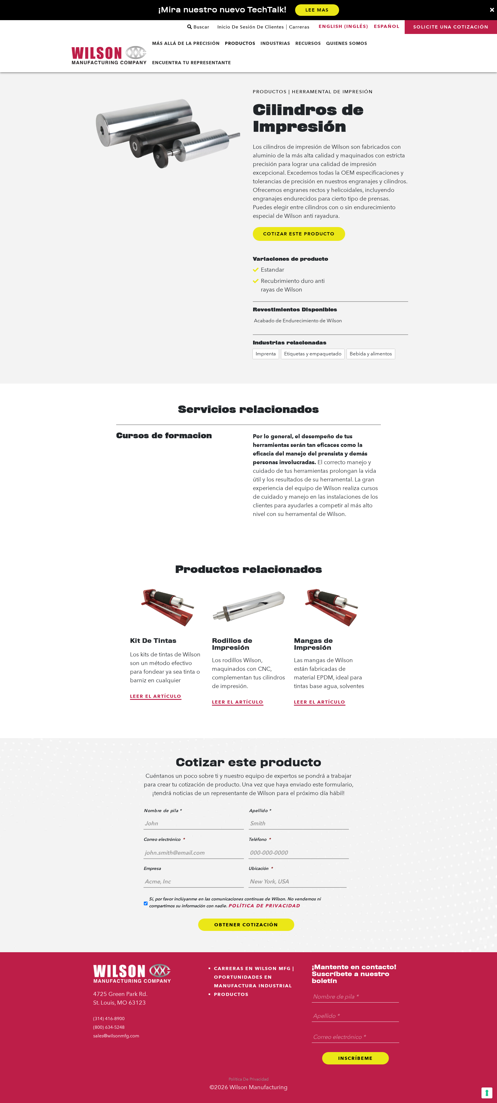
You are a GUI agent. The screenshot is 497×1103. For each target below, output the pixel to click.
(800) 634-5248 (109, 1027)
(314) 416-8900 (109, 1018)
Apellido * (260, 810)
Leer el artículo (155, 696)
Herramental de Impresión (332, 91)
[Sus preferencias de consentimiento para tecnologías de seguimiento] (486, 1092)
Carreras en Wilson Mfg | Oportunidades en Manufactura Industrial (254, 977)
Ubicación (260, 868)
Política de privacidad (249, 1079)
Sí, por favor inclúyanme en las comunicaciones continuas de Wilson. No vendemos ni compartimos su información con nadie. (235, 902)
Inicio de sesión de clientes (250, 27)
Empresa (152, 868)
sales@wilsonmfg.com (116, 1036)
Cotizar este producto (299, 234)
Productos (270, 91)
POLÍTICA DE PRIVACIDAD (264, 905)
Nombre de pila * (163, 810)
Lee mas (317, 10)
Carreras (299, 27)
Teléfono (259, 839)
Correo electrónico (164, 839)
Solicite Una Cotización (450, 27)
